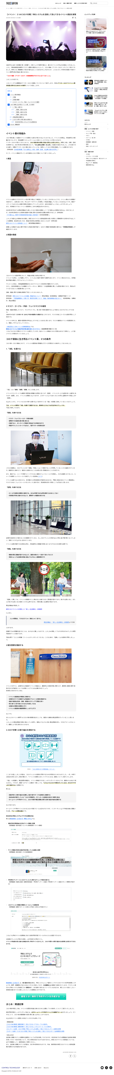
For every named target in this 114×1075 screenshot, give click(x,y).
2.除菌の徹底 (14, 99)
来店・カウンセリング (92, 146)
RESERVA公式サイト (44, 977)
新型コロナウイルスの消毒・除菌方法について (27, 296)
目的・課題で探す (89, 151)
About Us (46, 1067)
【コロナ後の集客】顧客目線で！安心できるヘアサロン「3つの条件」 (27, 1024)
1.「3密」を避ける (16, 107)
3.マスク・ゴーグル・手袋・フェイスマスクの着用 (24, 102)
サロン (88, 135)
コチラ (40, 476)
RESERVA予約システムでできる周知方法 (24, 122)
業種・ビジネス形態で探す (92, 129)
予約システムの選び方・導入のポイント (96, 158)
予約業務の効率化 (90, 160)
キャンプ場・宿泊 (90, 133)
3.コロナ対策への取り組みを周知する (21, 119)
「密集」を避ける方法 (19, 114)
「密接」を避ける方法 (19, 109)
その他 (88, 140)
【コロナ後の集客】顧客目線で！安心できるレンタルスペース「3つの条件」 (29, 1026)
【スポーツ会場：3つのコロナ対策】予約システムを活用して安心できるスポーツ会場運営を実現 (35, 1031)
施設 (87, 144)
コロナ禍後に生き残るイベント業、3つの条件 (21, 104)
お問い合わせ (37, 1067)
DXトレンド (58, 3)
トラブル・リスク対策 (92, 156)
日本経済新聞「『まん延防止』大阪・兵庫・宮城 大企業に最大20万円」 (36, 149)
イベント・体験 (90, 131)
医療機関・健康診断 (91, 142)
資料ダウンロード (27, 1067)
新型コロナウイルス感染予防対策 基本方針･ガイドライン (23, 329)
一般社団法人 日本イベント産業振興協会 (18, 326)
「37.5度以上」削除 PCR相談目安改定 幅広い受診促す (22, 215)
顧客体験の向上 (90, 165)
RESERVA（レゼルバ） (13, 983)
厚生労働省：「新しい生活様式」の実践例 (56, 622)
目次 (9, 91)
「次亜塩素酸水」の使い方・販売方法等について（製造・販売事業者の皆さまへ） (37, 298)
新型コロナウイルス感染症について (16, 223)
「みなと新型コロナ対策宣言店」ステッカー (43, 769)
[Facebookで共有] (73, 18)
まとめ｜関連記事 (14, 124)
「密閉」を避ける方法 (19, 112)
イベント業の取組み (14, 94)
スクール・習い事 (90, 137)
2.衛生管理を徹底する (17, 117)
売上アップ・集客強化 (92, 163)
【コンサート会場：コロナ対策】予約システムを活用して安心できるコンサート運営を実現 (33, 1029)
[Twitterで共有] (75, 18)
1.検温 (13, 97)
